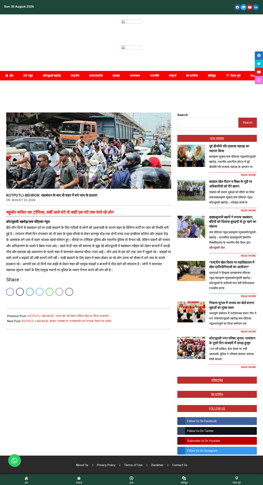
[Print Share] (69, 292)
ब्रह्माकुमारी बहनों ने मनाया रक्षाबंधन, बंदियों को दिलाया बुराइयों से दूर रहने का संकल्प (232, 221)
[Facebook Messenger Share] (40, 292)
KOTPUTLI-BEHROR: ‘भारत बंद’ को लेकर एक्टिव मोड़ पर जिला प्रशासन (68, 316)
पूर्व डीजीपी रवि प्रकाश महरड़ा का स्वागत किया (229, 148)
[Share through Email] (59, 292)
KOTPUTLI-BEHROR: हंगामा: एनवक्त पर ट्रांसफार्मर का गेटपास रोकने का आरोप (66, 321)
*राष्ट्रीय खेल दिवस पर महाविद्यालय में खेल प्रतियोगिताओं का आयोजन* (231, 264)
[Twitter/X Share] (20, 292)
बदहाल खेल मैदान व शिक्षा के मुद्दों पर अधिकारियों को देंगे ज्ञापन (230, 183)
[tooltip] (259, 55)
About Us (82, 465)
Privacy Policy (106, 465)
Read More (248, 174)
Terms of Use (133, 465)
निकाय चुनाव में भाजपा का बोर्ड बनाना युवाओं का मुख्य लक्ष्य (231, 305)
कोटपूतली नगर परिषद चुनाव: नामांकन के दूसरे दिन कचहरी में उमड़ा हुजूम (232, 340)
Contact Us (179, 465)
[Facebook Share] (10, 292)
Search (182, 115)
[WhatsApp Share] (49, 292)
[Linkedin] (256, 7)
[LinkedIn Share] (30, 292)
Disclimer (157, 465)
